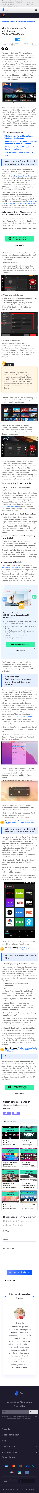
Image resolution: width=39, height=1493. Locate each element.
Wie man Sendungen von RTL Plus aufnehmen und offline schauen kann (21, 822)
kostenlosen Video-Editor (10, 567)
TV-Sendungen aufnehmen (23, 716)
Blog (13, 21)
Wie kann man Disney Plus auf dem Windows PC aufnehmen (18, 137)
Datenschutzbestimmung (10, 6)
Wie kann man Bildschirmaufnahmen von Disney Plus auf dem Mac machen (20, 143)
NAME (6, 1231)
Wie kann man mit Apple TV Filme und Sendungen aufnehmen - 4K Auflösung (21, 1049)
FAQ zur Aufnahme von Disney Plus (18, 152)
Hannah (4, 44)
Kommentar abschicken (19, 1272)
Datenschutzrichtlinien (10, 1480)
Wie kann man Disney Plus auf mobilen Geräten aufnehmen (20, 148)
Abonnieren (33, 1412)
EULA (5, 1482)
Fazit (6, 156)
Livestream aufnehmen (26, 21)
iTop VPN (5, 10)
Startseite (5, 21)
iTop (19, 1393)
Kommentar (9, 1249)
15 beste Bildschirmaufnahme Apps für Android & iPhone (20, 949)
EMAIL (6, 1240)
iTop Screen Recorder (3, 15)
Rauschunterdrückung (9, 506)
